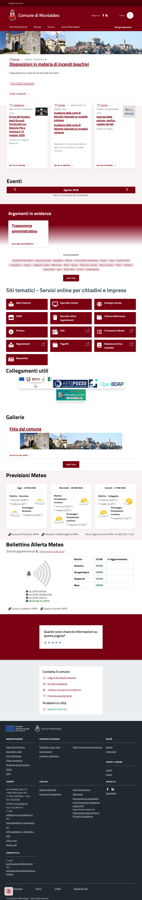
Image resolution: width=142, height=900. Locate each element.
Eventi (109, 774)
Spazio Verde (49, 269)
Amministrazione (18, 27)
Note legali (78, 794)
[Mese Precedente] (15, 189)
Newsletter (111, 793)
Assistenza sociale (43, 260)
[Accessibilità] (9, 891)
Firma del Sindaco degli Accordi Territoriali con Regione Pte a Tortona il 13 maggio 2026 (19, 126)
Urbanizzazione (92, 269)
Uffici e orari (11, 840)
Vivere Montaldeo (70, 27)
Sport (59, 269)
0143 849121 (21, 803)
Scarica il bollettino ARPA (24, 608)
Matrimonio (56, 265)
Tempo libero (69, 269)
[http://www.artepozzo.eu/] (70, 384)
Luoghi (109, 770)
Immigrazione (15, 265)
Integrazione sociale (41, 265)
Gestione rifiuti (123, 260)
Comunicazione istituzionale (86, 260)
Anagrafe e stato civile (49, 747)
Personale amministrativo (18, 765)
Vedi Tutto (71, 464)
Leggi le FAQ (78, 806)
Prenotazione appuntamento (86, 813)
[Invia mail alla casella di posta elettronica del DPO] (19, 864)
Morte (66, 265)
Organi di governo (14, 760)
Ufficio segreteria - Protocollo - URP (20, 834)
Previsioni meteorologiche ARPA (61, 534)
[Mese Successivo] (127, 189)
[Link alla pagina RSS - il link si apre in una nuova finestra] (106, 15)
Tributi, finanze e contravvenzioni (87, 749)
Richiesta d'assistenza (83, 816)
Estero (112, 260)
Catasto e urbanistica (49, 756)
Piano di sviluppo (106, 265)
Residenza (128, 265)
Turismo (80, 269)
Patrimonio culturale (88, 265)
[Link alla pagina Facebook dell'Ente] (107, 789)
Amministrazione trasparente (86, 802)
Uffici (8, 773)
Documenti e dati (14, 751)
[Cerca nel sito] (129, 15)
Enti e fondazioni (13, 756)
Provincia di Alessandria (50, 794)
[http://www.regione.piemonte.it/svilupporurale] (35, 383)
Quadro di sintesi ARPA (55, 608)
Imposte (26, 265)
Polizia (118, 265)
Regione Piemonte (16, 3)
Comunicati (111, 751)
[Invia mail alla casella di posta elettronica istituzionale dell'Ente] (19, 815)
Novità (37, 27)
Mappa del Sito (81, 888)
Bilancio (69, 260)
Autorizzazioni (45, 751)
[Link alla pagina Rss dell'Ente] (112, 789)
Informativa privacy (81, 789)
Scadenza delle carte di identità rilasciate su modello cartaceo (71, 116)
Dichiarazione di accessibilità (85, 798)
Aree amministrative (15, 747)
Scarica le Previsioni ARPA (25, 534)
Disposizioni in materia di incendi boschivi (49, 64)
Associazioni (58, 260)
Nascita (74, 265)
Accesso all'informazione (23, 260)
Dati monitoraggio (14, 888)
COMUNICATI (18, 105)
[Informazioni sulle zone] (52, 551)
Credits (57, 888)
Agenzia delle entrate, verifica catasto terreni (106, 120)
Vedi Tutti (71, 278)
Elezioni (103, 260)
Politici (9, 769)
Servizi (51, 27)
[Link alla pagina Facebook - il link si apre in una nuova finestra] (103, 15)
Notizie (109, 747)
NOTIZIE (16, 59)
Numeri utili (11, 845)
